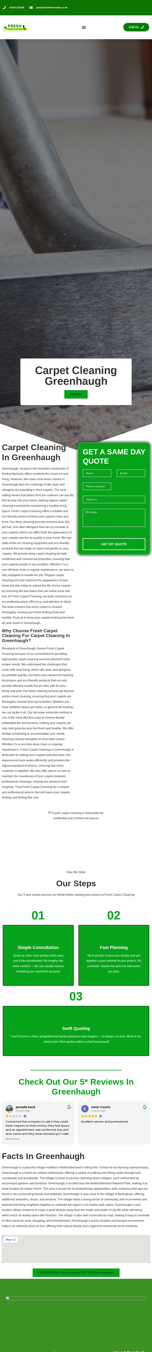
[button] (84, 27)
